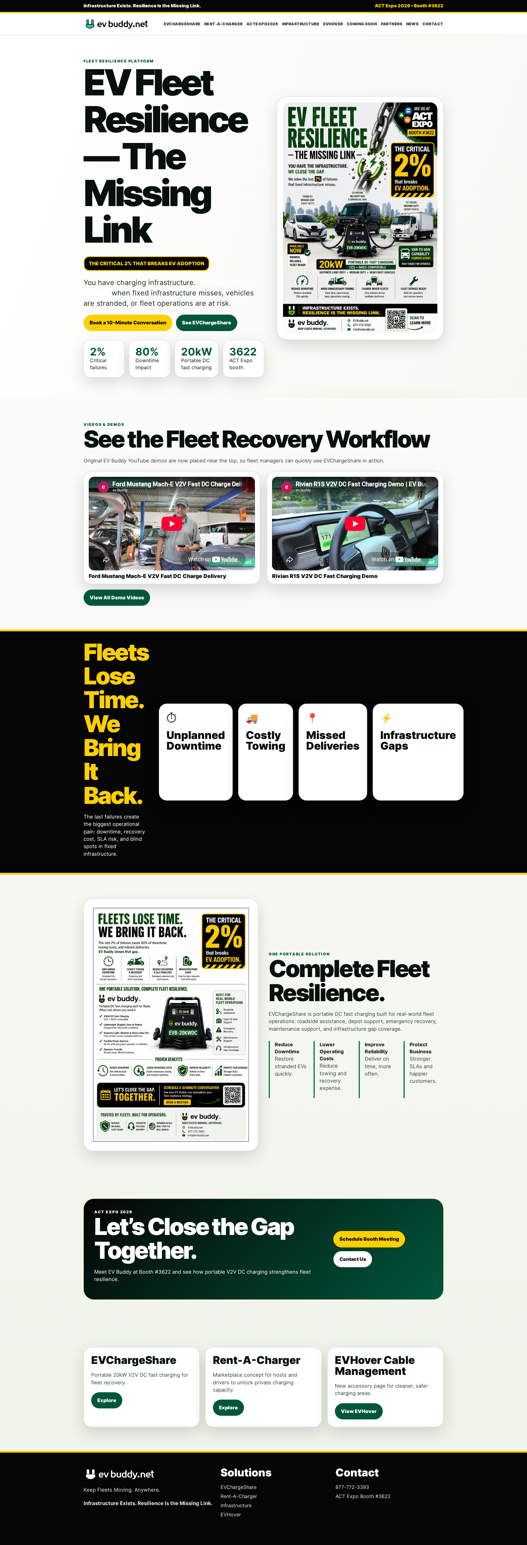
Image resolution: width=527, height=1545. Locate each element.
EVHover (333, 24)
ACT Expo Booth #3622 (363, 1496)
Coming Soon (362, 24)
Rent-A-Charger (223, 24)
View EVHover (359, 1411)
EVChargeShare (182, 24)
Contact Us (352, 1259)
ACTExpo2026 (262, 24)
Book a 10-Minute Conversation (128, 322)
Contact (433, 24)
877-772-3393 (352, 1487)
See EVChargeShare (206, 322)
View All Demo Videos (117, 597)
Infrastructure (301, 24)
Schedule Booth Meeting (369, 1239)
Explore (106, 1400)
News (412, 24)
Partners (392, 24)
